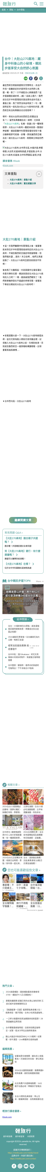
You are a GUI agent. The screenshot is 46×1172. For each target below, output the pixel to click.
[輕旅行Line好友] (32, 1166)
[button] (40, 599)
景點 (11, 10)
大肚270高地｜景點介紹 (21, 180)
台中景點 (21, 10)
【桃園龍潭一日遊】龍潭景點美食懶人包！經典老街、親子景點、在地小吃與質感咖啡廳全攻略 (24, 1011)
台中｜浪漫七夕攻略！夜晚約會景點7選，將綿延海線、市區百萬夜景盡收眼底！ (22, 887)
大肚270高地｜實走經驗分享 (23, 184)
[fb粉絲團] (14, 1166)
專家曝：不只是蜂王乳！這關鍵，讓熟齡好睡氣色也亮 (8, 887)
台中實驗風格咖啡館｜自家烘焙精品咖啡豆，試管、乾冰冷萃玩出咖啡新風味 (23, 1029)
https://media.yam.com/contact (23, 1159)
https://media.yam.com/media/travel (23, 1153)
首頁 (4, 10)
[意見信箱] (26, 1166)
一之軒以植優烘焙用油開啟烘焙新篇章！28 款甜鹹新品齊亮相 (24, 1020)
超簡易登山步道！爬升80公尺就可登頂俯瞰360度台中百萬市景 (23, 596)
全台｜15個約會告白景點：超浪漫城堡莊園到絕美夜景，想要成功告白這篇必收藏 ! (23, 629)
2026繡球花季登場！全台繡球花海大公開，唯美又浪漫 (24, 638)
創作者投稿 (7, 1136)
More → (40, 581)
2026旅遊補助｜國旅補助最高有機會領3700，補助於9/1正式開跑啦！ (22, 993)
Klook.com (8, 166)
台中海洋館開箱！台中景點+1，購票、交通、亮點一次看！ (36, 887)
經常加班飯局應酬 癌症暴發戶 (18, 647)
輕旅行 (9, 3)
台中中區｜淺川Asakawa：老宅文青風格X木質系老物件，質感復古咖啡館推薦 (24, 657)
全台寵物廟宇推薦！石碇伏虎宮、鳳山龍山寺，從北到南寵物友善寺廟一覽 (8, 905)
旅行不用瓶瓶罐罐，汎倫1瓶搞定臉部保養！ (22, 905)
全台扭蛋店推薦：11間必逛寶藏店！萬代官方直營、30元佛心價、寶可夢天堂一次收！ (36, 905)
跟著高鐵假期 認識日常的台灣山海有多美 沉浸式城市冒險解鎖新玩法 (24, 1002)
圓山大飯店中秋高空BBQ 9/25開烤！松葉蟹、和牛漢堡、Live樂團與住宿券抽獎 (23, 1038)
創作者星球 (19, 1136)
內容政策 (30, 1136)
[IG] (20, 1166)
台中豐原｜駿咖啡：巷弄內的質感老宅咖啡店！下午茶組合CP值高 (23, 666)
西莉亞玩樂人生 (31, 73)
